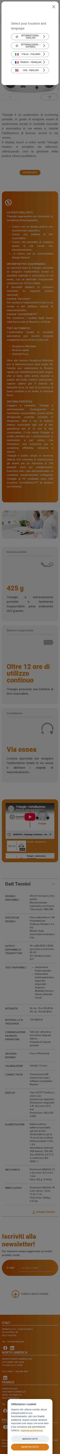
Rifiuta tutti (30, 1439)
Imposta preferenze (32, 1430)
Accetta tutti (30, 1447)
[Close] (53, 6)
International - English (30, 36)
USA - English (31, 70)
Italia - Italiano (30, 54)
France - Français (31, 62)
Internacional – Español (31, 45)
